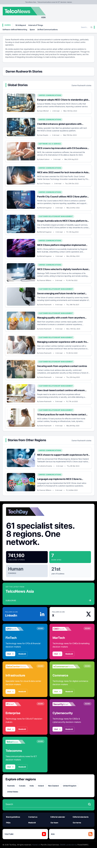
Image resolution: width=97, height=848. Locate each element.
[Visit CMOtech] (66, 629)
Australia (11, 786)
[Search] (91, 27)
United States (12, 792)
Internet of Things (35, 25)
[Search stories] (89, 804)
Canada (22, 786)
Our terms (77, 823)
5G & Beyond (20, 25)
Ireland (41, 786)
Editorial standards (80, 817)
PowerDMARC (83, 845)
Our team (54, 823)
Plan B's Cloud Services (50, 845)
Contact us (32, 817)
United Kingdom (69, 786)
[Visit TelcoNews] (19, 742)
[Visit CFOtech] (19, 629)
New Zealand (53, 786)
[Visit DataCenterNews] (19, 666)
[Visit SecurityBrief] (66, 704)
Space (32, 29)
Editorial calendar (58, 817)
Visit (9, 654)
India (32, 786)
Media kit (22, 654)
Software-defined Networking (15, 29)
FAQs (8, 823)
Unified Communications (47, 29)
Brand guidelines (13, 817)
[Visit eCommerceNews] (66, 666)
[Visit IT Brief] (19, 704)
